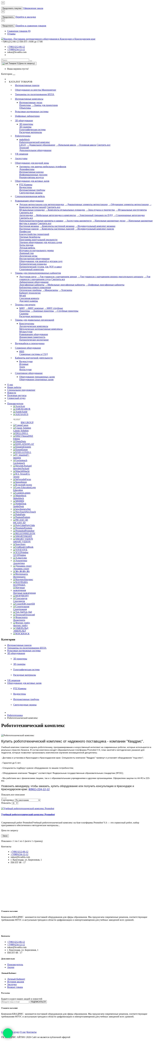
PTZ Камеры (25, 184)
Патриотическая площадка (33, 264)
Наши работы (14, 387)
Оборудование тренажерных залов (37, 376)
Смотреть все (103, 145)
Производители (15, 403)
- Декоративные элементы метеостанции (86, 204)
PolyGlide (30, 525)
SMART (28, 536)
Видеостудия (25, 361)
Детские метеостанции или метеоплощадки (41, 204)
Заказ (5, 836)
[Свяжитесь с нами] (8, 1033)
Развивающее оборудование (29, 201)
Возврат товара (15, 987)
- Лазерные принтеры (42, 311)
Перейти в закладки (25, 17)
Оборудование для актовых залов (32, 181)
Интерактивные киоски (31, 172)
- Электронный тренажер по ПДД (95, 215)
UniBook (29, 547)
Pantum (26, 517)
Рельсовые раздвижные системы (31, 111)
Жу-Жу (26, 571)
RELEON (30, 533)
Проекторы (25, 105)
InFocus (27, 479)
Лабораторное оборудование (34, 282)
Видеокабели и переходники (30, 343)
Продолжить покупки (11, 8)
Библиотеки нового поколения (35, 287)
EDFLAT (29, 444)
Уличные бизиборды (29, 237)
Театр (22, 367)
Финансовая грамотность (32, 337)
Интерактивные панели (27, 85)
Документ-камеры (28, 301)
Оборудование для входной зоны (32, 163)
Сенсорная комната (29, 298)
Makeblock (18, 498)
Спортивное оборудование (29, 373)
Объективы (25, 108)
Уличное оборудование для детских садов (40, 242)
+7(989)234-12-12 (16, 49)
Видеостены (25, 187)
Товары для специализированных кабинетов (38, 273)
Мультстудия (25, 331)
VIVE (24, 549)
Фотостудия (25, 369)
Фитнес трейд (20, 625)
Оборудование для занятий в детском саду (41, 261)
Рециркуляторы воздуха (31, 177)
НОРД (25, 595)
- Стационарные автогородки (129, 215)
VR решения (21, 154)
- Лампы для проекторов (44, 105)
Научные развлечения (24, 593)
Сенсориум (19, 601)
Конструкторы (26, 323)
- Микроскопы (50, 290)
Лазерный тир (26, 253)
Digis (23, 441)
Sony (23, 544)
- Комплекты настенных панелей (56, 229)
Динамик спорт (21, 568)
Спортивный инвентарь (31, 269)
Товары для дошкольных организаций (34, 320)
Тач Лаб (28, 612)
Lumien (26, 493)
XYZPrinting (19, 555)
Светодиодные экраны (31, 192)
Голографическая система (32, 129)
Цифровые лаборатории (27, 116)
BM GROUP (27, 422)
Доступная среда (27, 276)
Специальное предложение (21, 390)
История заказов (15, 981)
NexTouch (31, 512)
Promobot (29, 530)
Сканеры (23, 313)
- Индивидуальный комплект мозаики (95, 226)
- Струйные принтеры (66, 311)
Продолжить (8, 17)
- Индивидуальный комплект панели (94, 229)
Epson (25, 449)
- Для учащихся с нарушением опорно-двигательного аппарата (110, 276)
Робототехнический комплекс (34, 142)
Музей (22, 295)
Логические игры (28, 256)
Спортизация (20, 609)
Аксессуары (21, 158)
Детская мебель (27, 247)
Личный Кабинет (16, 979)
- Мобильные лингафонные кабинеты (65, 284)
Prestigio (28, 528)
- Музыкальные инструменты (131, 210)
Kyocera (28, 484)
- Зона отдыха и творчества (100, 210)
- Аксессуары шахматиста (78, 220)
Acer (22, 406)
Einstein (27, 447)
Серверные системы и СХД (33, 354)
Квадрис (28, 579)
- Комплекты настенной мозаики (57, 226)
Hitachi (26, 471)
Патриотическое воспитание (34, 339)
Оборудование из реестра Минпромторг (35, 90)
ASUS (25, 414)
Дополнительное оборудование (35, 150)
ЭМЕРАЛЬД (19, 631)
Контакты (31, 1032)
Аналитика (19, 563)
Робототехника (23, 136)
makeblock (24, 139)
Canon (25, 425)
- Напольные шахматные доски (108, 220)
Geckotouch (19, 463)
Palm (22, 514)
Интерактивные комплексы (29, 99)
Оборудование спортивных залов (36, 379)
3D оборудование (24, 120)
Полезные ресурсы (16, 395)
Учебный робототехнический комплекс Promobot (28, 814)
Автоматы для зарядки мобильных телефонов (42, 166)
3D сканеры (25, 127)
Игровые (23, 364)
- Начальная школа (66, 145)
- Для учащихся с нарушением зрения (57, 276)
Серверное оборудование (28, 348)
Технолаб (24, 147)
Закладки (12, 984)
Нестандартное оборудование (34, 258)
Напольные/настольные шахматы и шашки (41, 220)
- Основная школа (86, 145)
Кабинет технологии (30, 293)
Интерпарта (19, 576)
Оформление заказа (33, 8)
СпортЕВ (30, 604)
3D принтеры (26, 124)
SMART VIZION (22, 541)
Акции (10, 967)
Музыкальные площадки (32, 210)
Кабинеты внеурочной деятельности (34, 358)
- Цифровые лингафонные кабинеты (105, 284)
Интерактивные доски (30, 102)
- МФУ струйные (53, 308)
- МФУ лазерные (34, 308)
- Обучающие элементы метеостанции (128, 204)
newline (27, 509)
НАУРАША (19, 585)
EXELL (27, 452)
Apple (24, 411)
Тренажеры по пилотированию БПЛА (34, 94)
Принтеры (24, 311)
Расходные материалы (30, 132)
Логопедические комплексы (33, 326)
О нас (10, 384)
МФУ (22, 308)
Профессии (25, 231)
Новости (11, 392)
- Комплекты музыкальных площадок (65, 210)
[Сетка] (5, 798)
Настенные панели (29, 229)
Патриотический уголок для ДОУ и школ (40, 266)
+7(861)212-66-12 (16, 46)
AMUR (26, 409)
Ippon (24, 482)
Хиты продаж (26, 245)
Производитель (15, 964)
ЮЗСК (26, 633)
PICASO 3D (19, 522)
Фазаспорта (19, 620)
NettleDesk (18, 506)
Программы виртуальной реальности (38, 239)
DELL (25, 433)
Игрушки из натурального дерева (36, 250)
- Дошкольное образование (40, 145)
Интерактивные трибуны (32, 190)
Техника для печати (25, 304)
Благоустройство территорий (34, 234)
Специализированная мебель (30, 196)
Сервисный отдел (16, 398)
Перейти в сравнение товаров (30, 25)
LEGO (22, 145)
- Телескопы (65, 290)
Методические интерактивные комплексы (41, 329)
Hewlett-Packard (21, 468)
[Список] (2, 798)
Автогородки (26, 215)
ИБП (21, 351)
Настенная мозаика (29, 226)
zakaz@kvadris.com (16, 52)
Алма (24, 558)
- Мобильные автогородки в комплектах (55, 215)
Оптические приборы (30, 290)
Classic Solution (21, 430)
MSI (22, 501)
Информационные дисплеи (33, 174)
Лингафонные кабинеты (31, 284)
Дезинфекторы (26, 169)
